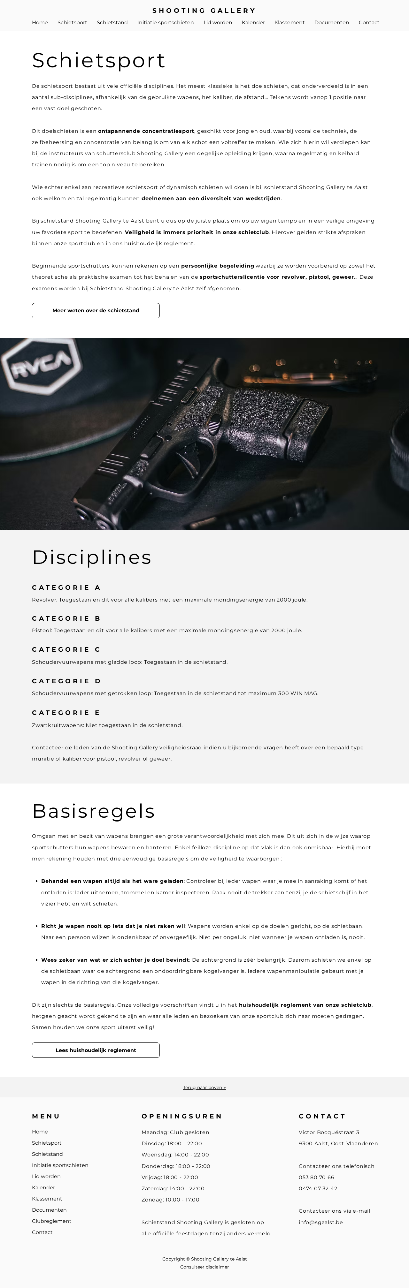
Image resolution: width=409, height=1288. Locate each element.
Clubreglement (52, 1221)
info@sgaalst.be (321, 1222)
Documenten (49, 1210)
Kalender (43, 1188)
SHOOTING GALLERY (204, 10)
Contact (42, 1232)
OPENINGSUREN (182, 1116)
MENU (46, 1116)
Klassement (47, 1199)
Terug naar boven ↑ (204, 1087)
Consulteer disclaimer (204, 1267)
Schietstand (47, 1154)
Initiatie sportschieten (60, 1165)
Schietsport (47, 1143)
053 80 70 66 (317, 1177)
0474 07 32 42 (318, 1189)
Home (40, 1132)
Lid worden (46, 1176)
